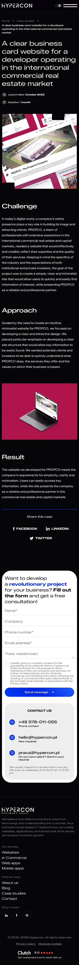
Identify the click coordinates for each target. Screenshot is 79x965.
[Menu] (70, 5)
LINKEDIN (60, 528)
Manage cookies (50, 943)
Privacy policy (26, 943)
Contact (9, 899)
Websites (10, 852)
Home (6, 20)
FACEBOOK (26, 528)
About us (10, 883)
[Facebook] (16, 915)
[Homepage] (17, 5)
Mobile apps (13, 868)
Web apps (11, 863)
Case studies (25, 20)
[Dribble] (26, 915)
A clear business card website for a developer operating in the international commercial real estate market (37, 29)
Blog (6, 888)
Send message (36, 692)
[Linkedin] (6, 915)
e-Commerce (14, 858)
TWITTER (43, 538)
